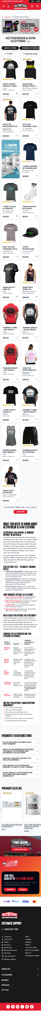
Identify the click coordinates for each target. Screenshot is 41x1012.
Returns (27, 945)
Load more (20, 512)
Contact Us (7, 936)
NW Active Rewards (10, 950)
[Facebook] (8, 1007)
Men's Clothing (10, 48)
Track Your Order (31, 947)
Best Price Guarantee (32, 950)
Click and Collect (9, 956)
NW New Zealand (10, 959)
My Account (8, 947)
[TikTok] (32, 1007)
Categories (8, 17)
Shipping (28, 942)
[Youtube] (17, 1007)
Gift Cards (7, 953)
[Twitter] (22, 1007)
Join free (10, 889)
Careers (6, 942)
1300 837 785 (11, 929)
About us (28, 953)
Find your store (20, 849)
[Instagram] (13, 1007)
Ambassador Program (32, 955)
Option (6, 820)
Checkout (7, 945)
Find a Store (8, 939)
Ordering (28, 939)
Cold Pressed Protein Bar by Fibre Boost (12, 826)
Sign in (22, 889)
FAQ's (27, 936)
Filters (9, 54)
